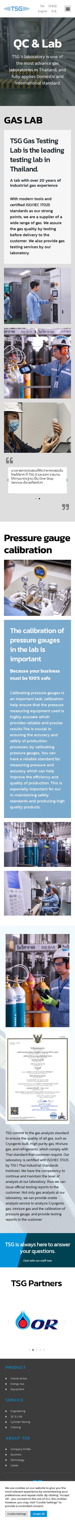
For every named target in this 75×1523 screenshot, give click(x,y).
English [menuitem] (42, 11)
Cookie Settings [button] (16, 1514)
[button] (67, 8)
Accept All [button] (39, 1514)
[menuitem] (42, 6)
